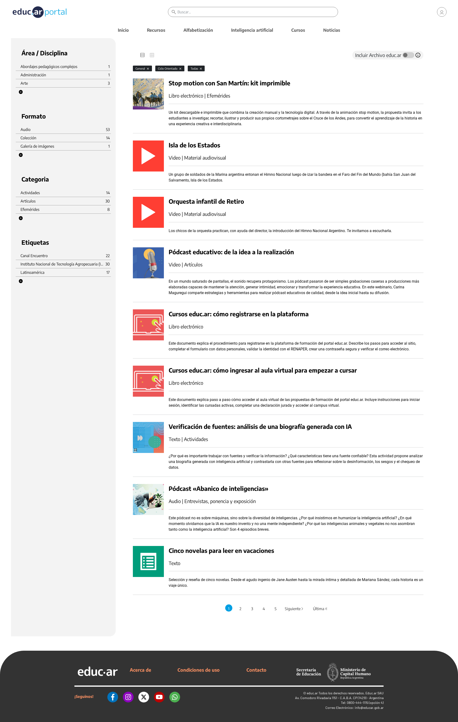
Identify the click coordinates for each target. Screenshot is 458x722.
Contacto (256, 670)
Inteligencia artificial (252, 30)
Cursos (298, 30)
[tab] (142, 55)
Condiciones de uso (198, 670)
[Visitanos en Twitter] (143, 696)
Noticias (331, 30)
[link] (442, 12)
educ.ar (312, 693)
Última (320, 608)
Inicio (123, 30)
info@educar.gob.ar (369, 708)
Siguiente (294, 608)
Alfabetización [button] (198, 30)
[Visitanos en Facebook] (112, 696)
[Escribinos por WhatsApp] (174, 696)
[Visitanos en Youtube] (159, 696)
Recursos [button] (156, 30)
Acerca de (140, 670)
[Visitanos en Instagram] (128, 696)
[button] (21, 92)
